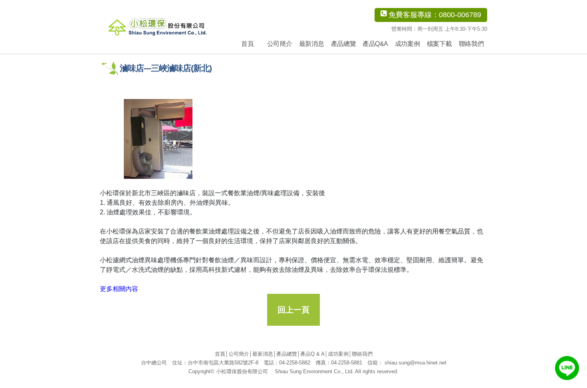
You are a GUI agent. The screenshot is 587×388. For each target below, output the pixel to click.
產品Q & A (312, 354)
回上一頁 (293, 309)
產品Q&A (375, 43)
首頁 (247, 43)
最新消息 (311, 43)
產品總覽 (343, 43)
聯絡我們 (471, 43)
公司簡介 (279, 43)
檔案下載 (439, 43)
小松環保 (169, 26)
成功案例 (407, 43)
